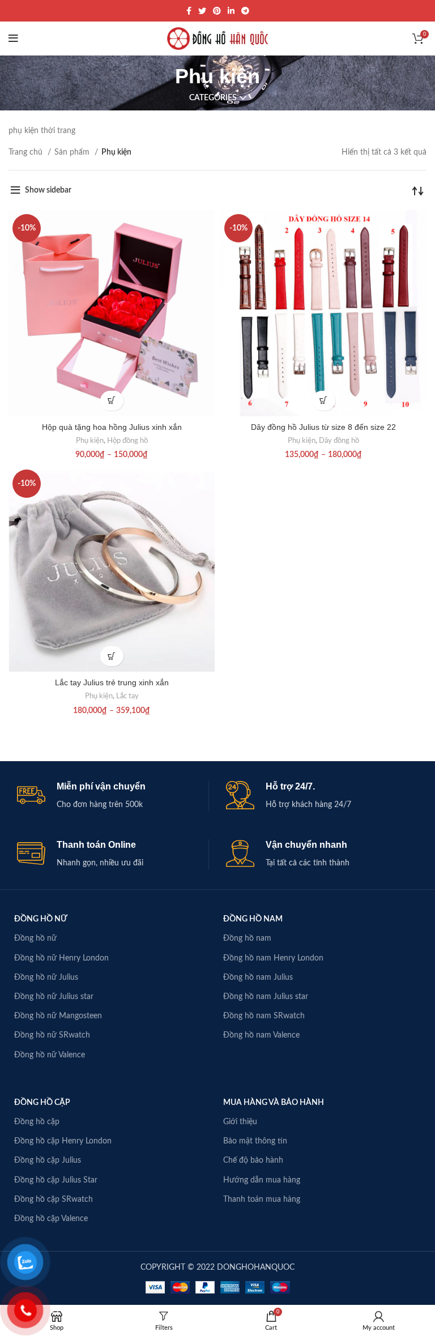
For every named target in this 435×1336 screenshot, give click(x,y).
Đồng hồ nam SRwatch (264, 1016)
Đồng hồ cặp (36, 1122)
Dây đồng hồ (339, 441)
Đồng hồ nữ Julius (46, 977)
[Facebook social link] (189, 10)
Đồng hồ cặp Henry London (63, 1141)
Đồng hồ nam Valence (261, 1035)
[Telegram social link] (245, 10)
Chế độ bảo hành (253, 1160)
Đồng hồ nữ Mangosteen (58, 1016)
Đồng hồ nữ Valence (49, 1055)
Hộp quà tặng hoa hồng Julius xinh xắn (112, 427)
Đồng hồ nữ (35, 938)
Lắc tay (127, 696)
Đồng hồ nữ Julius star (53, 997)
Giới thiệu (240, 1122)
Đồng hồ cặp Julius (47, 1160)
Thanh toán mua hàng (261, 1199)
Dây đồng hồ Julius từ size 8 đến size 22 (323, 427)
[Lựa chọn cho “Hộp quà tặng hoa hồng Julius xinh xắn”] (112, 401)
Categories (213, 98)
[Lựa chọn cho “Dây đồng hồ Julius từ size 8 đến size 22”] (324, 401)
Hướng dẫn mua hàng (261, 1180)
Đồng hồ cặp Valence (51, 1219)
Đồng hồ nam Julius (258, 977)
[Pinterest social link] (217, 10)
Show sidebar (48, 190)
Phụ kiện (90, 441)
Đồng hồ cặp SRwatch (53, 1199)
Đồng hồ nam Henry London (273, 958)
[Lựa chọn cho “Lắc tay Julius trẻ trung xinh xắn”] (112, 656)
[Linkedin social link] (231, 10)
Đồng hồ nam (247, 938)
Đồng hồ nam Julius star (265, 997)
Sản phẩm (73, 152)
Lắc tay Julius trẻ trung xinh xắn (112, 682)
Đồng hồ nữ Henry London (61, 958)
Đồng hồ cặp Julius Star (55, 1180)
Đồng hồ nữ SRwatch (52, 1035)
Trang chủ (26, 152)
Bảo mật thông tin (255, 1141)
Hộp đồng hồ (127, 441)
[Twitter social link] (202, 10)
